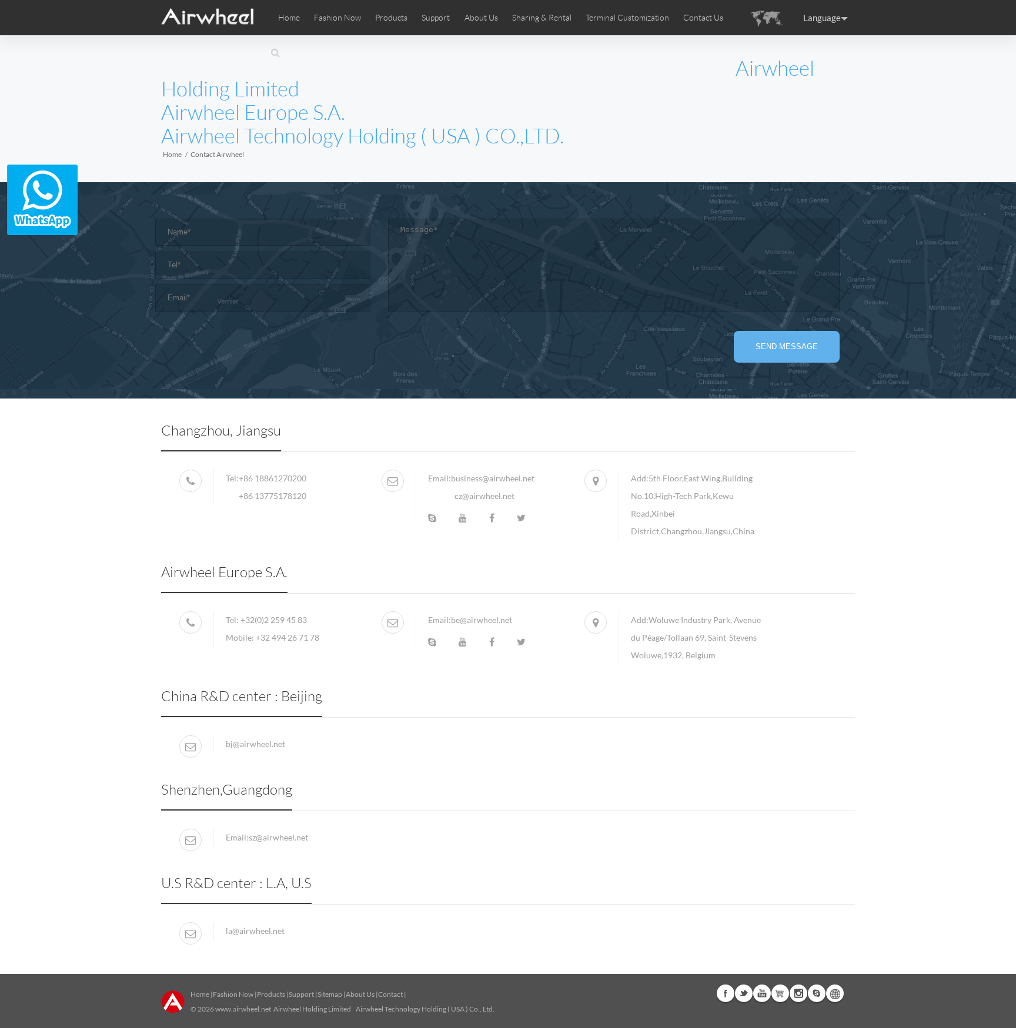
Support (436, 17)
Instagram (798, 993)
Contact (390, 994)
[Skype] (432, 517)
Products (391, 17)
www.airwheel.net (243, 1008)
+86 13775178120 (272, 496)
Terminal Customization (627, 17)
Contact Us (703, 17)
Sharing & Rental (542, 17)
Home (289, 17)
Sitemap (329, 994)
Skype (816, 993)
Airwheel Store (780, 993)
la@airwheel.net (255, 931)
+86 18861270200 (272, 478)
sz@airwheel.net (278, 837)
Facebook (725, 993)
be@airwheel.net (481, 620)
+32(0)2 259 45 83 (273, 620)
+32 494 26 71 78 (287, 637)
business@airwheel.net (492, 478)
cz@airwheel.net (484, 496)
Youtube (762, 993)
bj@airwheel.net (255, 744)
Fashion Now (233, 994)
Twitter (744, 993)
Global (835, 993)
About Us (360, 994)
